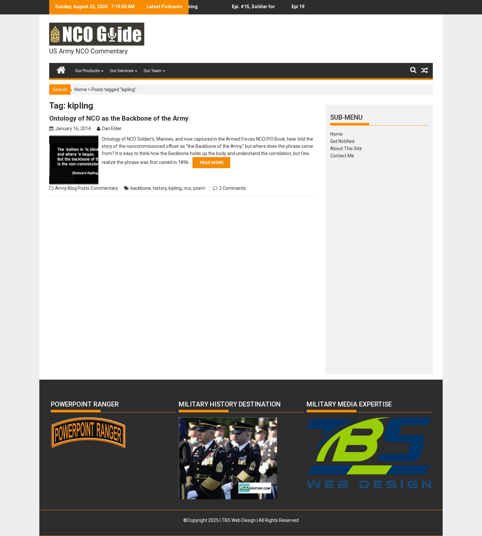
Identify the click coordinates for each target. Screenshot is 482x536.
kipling (175, 188)
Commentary (104, 188)
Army (61, 188)
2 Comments (232, 188)
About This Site (346, 148)
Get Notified (342, 141)
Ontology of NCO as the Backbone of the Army (119, 118)
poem (199, 188)
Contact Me (342, 155)
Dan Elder (112, 128)
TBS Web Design (239, 520)
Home (80, 89)
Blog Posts (79, 188)
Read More (211, 162)
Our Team (152, 70)
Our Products (87, 70)
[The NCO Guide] (61, 68)
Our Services (121, 70)
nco (187, 188)
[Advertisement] (379, 264)
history (160, 188)
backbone (141, 188)
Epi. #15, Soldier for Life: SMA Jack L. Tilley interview (247, 9)
